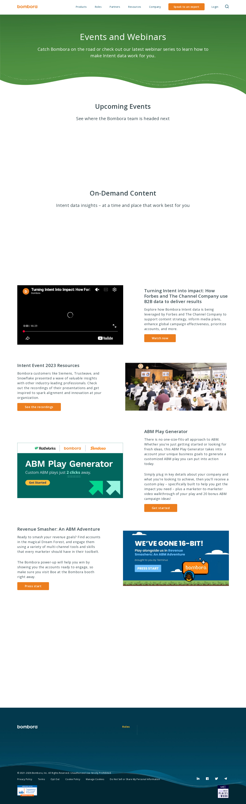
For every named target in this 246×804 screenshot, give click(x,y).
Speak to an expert (186, 6)
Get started (161, 508)
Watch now (160, 338)
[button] (227, 6)
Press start (33, 586)
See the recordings (39, 407)
